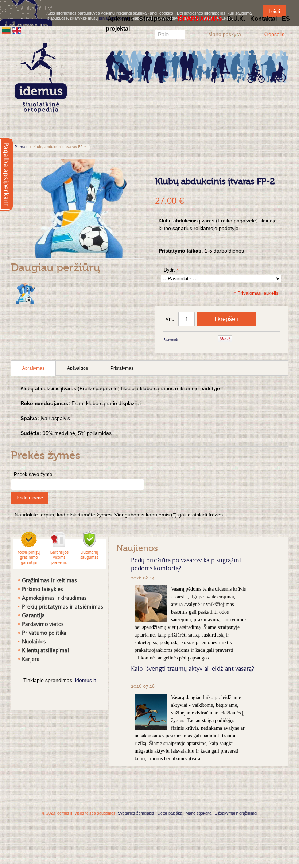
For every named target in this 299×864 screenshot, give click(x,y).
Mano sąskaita (198, 813)
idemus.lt (85, 680)
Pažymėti (170, 339)
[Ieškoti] (179, 35)
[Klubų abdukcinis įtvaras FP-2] (25, 293)
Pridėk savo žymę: (34, 474)
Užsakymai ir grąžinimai (236, 813)
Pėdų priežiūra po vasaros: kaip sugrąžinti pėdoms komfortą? (187, 565)
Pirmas (21, 147)
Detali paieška (170, 813)
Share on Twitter (208, 340)
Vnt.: (171, 319)
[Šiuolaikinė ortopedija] (197, 65)
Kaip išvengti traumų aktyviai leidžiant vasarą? (192, 669)
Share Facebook (193, 340)
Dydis (170, 270)
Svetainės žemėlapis (136, 813)
